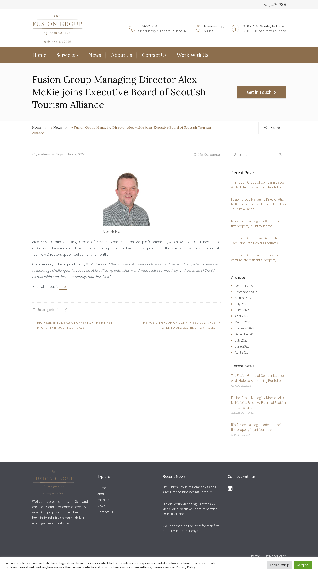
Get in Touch (259, 92)
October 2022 (244, 286)
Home (39, 55)
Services (65, 55)
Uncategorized (47, 310)
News (94, 55)
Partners (103, 500)
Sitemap (255, 556)
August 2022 (243, 298)
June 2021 (242, 346)
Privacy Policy (276, 556)
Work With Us (192, 55)
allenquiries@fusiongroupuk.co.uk (162, 31)
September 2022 (246, 292)
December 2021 (245, 334)
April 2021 (241, 352)
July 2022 (241, 304)
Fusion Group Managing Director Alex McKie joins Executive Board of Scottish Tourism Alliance (258, 204)
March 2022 (243, 322)
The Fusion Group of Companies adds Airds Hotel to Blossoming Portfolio (257, 184)
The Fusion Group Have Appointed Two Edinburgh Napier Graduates (255, 240)
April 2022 (241, 316)
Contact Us (154, 55)
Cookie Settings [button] (279, 565)
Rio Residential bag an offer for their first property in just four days (256, 223)
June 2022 (242, 310)
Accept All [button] (303, 565)
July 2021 (241, 340)
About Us (121, 55)
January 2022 (244, 328)
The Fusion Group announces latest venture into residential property (256, 257)
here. (63, 286)
